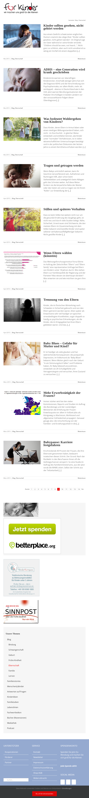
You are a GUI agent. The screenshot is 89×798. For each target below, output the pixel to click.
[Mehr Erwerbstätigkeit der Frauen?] (22, 403)
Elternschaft (19, 59)
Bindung (12, 644)
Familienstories (14, 681)
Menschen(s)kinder (15, 686)
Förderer (9, 757)
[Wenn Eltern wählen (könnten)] (22, 263)
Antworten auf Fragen (16, 691)
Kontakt (36, 752)
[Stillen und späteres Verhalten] (22, 219)
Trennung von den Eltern (61, 299)
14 (79, 489)
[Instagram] (74, 782)
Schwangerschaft (16, 650)
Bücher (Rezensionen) (16, 717)
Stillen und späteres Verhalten (64, 209)
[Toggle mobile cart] (80, 7)
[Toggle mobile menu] (85, 7)
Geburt (12, 655)
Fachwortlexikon (14, 712)
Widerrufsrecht (40, 778)
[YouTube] (68, 782)
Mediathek (11, 723)
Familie (12, 670)
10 (62, 489)
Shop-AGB (37, 773)
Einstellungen (67, 788)
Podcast (10, 728)
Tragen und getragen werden (63, 165)
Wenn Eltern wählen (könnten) (57, 254)
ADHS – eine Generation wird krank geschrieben (64, 71)
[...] (78, 51)
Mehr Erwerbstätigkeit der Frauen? (61, 394)
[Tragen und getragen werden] (22, 176)
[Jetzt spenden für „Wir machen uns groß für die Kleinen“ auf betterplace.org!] (32, 519)
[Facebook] (62, 782)
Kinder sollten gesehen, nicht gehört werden (63, 27)
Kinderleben (12, 697)
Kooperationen (11, 752)
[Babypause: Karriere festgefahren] (22, 452)
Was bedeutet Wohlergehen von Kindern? (62, 120)
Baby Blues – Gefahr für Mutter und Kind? (60, 344)
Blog (12, 59)
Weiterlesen (82, 59)
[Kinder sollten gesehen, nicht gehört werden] (22, 36)
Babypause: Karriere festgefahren (58, 443)
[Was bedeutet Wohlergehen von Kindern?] (22, 129)
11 (66, 489)
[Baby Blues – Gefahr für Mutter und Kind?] (22, 353)
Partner (8, 762)
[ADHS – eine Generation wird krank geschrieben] (22, 80)
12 (70, 489)
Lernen (12, 676)
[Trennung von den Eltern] (22, 310)
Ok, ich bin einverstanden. (44, 794)
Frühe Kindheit (15, 660)
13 (75, 489)
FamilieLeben (13, 702)
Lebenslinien (12, 707)
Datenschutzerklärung (43, 767)
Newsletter (38, 757)
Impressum (38, 762)
